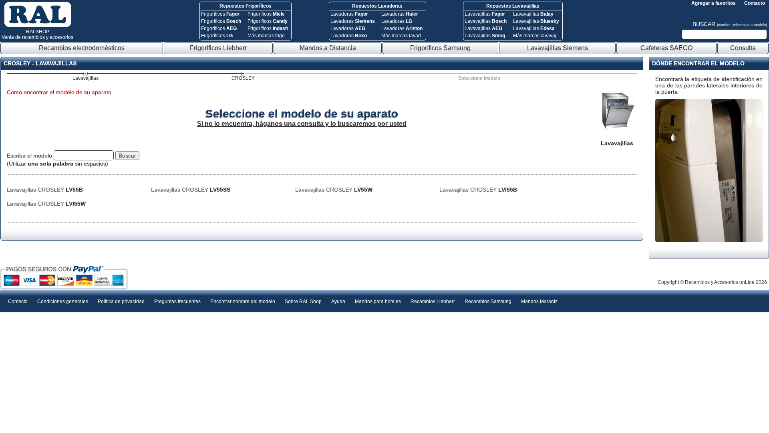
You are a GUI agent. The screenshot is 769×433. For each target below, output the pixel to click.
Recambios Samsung (488, 301)
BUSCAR (730, 24)
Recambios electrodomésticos (82, 48)
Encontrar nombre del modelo (242, 301)
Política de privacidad (121, 301)
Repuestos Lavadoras (377, 6)
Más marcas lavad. (401, 35)
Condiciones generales (62, 301)
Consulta (743, 48)
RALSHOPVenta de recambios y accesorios (37, 34)
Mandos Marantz (539, 301)
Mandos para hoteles (378, 301)
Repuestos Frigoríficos (245, 6)
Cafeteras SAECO (666, 48)
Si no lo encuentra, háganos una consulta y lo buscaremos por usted (302, 123)
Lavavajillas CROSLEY (45, 189)
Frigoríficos (220, 14)
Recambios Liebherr (433, 301)
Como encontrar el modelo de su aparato (59, 92)
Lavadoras (349, 14)
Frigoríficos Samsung (440, 48)
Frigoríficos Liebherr (218, 48)
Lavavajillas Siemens (557, 48)
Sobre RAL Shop (303, 301)
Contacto (754, 3)
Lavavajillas (485, 14)
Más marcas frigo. (267, 35)
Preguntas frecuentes (177, 301)
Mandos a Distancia (328, 48)
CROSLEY (243, 78)
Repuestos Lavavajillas (513, 6)
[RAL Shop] (37, 25)
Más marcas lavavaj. (535, 35)
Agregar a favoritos (713, 3)
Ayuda (338, 301)
